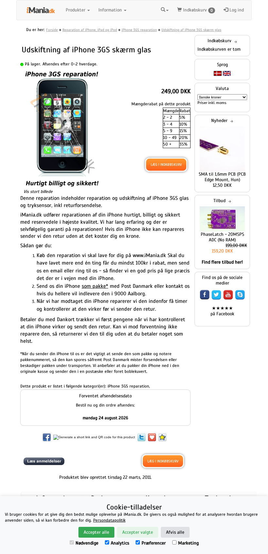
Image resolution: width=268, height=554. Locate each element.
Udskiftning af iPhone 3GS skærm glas (191, 29)
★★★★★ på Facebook (222, 311)
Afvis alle (175, 532)
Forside (52, 29)
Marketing (188, 543)
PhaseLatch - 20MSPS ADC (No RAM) (222, 237)
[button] (164, 9)
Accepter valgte (137, 532)
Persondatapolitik (109, 520)
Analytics (120, 543)
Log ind (236, 10)
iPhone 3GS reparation (139, 29)
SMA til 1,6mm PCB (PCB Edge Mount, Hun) (222, 176)
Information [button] (110, 10)
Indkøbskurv (197, 10)
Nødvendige (86, 543)
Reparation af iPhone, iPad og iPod (89, 29)
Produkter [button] (76, 10)
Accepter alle (96, 532)
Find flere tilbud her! (222, 262)
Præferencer (154, 543)
